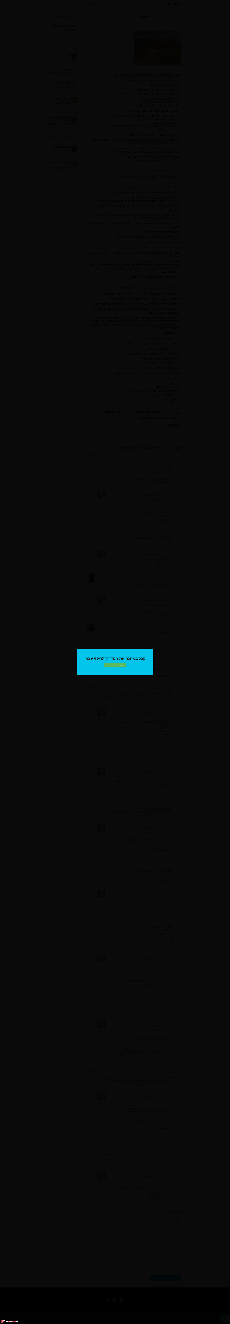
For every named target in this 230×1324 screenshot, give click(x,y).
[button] (115, 665)
